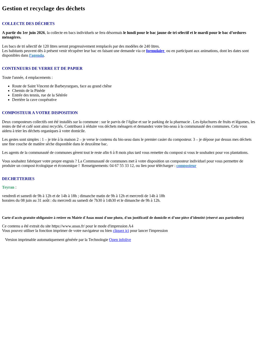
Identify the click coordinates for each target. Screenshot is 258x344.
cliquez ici (121, 230)
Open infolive (120, 239)
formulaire (155, 51)
